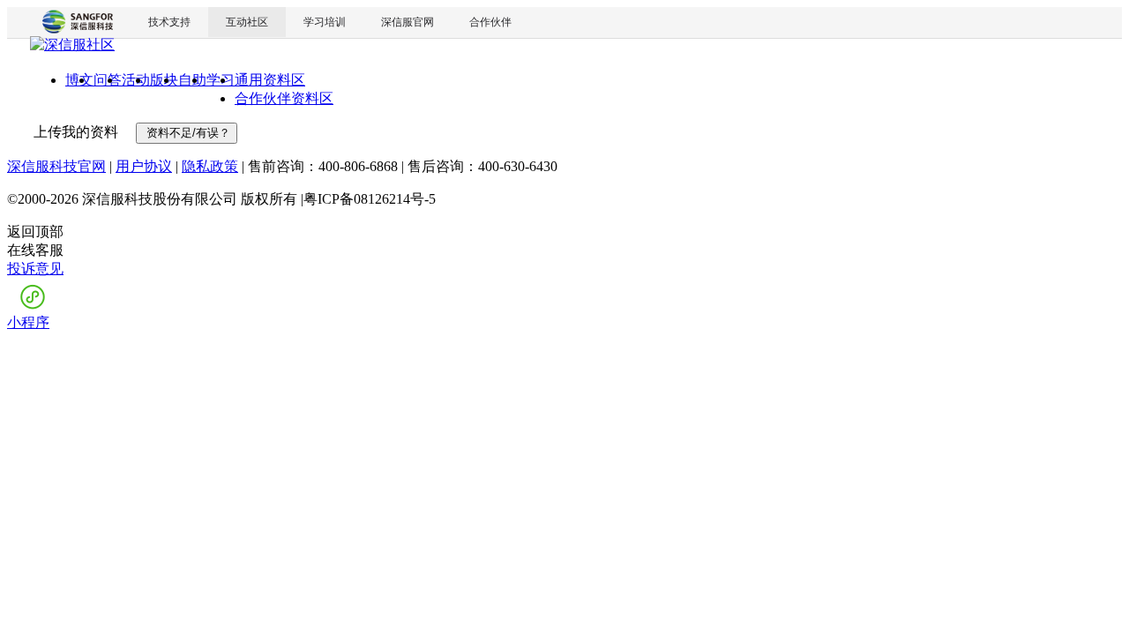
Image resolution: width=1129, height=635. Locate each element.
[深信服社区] (72, 47)
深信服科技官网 (56, 166)
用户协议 (144, 166)
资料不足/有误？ (186, 132)
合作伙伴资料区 (284, 98)
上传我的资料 (74, 131)
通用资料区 (270, 79)
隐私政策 (210, 166)
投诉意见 (35, 268)
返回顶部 (35, 231)
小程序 (28, 322)
